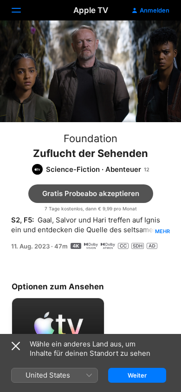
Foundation (90, 138)
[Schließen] (16, 346)
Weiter (137, 375)
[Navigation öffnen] (22, 10)
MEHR (162, 231)
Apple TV (90, 10)
